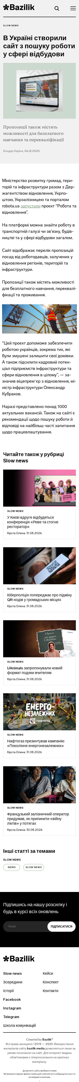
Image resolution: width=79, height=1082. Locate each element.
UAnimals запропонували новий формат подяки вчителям (34, 671)
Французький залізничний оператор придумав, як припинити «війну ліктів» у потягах (38, 819)
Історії (8, 991)
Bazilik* (47, 1039)
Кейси (48, 974)
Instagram (12, 1008)
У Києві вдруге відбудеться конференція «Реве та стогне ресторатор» (32, 522)
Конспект (51, 982)
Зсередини (12, 982)
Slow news (11, 26)
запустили (30, 205)
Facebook (12, 1000)
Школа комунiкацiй (19, 1026)
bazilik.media (36, 1048)
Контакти (50, 991)
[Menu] (72, 8)
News (12, 867)
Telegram (11, 1017)
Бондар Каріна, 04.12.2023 (21, 151)
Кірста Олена (16, 533)
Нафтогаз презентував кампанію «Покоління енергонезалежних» (35, 744)
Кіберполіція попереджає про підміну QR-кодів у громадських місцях (39, 598)
